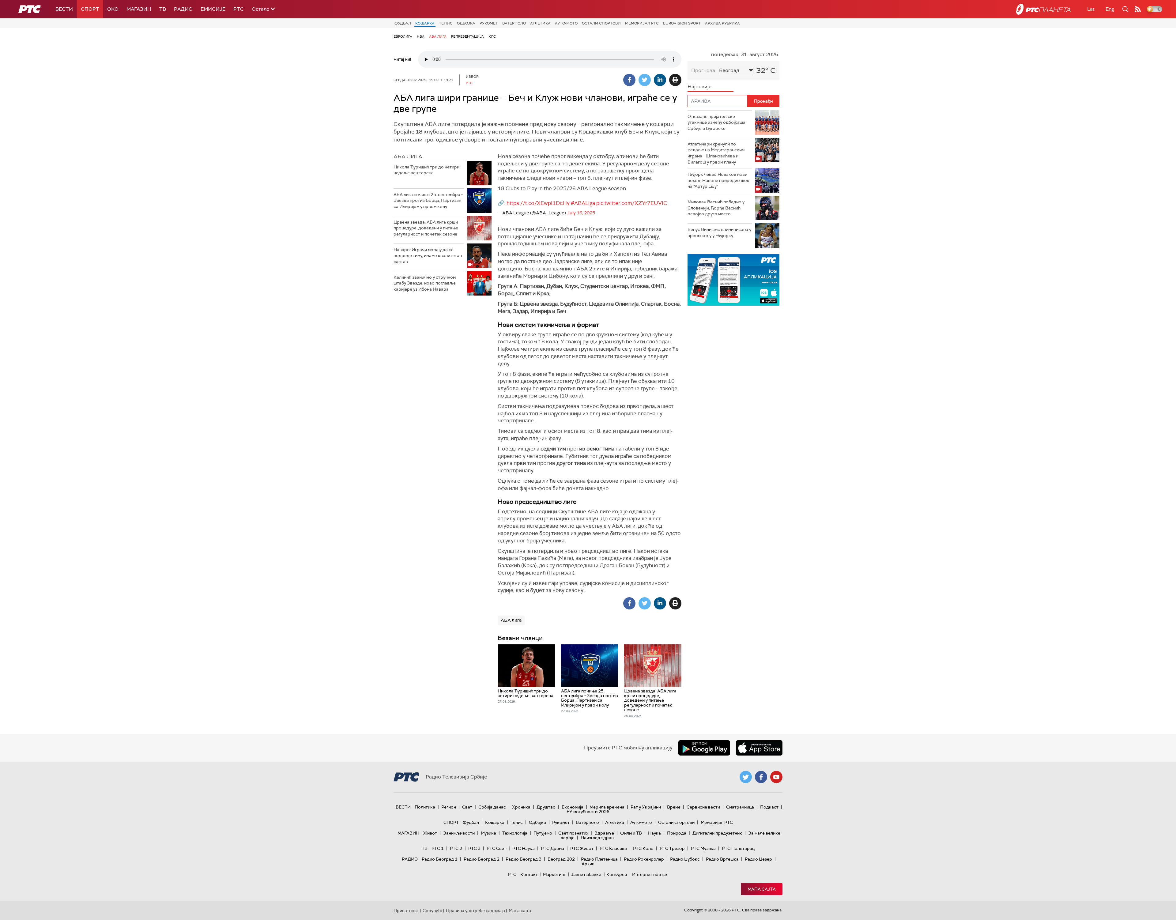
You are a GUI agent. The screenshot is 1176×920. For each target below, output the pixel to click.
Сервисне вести (703, 807)
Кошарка (425, 23)
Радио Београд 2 (481, 859)
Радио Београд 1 (440, 859)
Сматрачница (740, 807)
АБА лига (438, 36)
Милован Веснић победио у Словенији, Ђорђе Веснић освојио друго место (716, 208)
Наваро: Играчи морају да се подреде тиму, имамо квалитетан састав (428, 255)
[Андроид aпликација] (755, 280)
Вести (64, 9)
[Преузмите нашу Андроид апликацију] (704, 748)
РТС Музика (703, 848)
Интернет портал (650, 874)
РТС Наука (523, 848)
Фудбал (402, 23)
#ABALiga (583, 203)
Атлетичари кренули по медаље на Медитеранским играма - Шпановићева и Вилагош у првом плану (716, 153)
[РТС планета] (1043, 9)
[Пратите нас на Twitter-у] (746, 777)
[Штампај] (675, 80)
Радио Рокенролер (644, 859)
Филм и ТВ (631, 833)
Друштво (546, 807)
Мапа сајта (762, 889)
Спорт (90, 9)
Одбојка (466, 23)
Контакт (529, 874)
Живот (430, 833)
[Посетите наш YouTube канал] (776, 777)
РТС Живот (582, 848)
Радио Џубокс (685, 859)
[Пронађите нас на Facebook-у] (761, 777)
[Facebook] (629, 80)
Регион (448, 807)
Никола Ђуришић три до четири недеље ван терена (426, 170)
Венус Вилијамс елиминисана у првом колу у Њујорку (719, 232)
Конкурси (616, 874)
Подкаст (769, 807)
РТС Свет (496, 848)
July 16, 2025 (581, 213)
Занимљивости (459, 833)
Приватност (406, 910)
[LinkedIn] (660, 80)
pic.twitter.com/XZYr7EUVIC (631, 203)
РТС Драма (552, 848)
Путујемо (542, 833)
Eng (1110, 9)
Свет (467, 807)
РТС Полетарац (738, 848)
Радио (183, 9)
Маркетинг (554, 874)
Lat (1091, 9)
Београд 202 (561, 859)
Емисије (213, 9)
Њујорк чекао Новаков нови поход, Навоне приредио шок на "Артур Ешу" (718, 180)
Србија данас (492, 807)
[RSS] (1138, 9)
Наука (654, 833)
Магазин (138, 9)
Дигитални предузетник (717, 833)
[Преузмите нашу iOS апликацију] (759, 748)
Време (673, 807)
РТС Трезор (672, 848)
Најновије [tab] (699, 86)
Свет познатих (573, 833)
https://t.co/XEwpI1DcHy (538, 203)
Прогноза (703, 70)
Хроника (521, 807)
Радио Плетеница (599, 859)
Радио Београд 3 (523, 859)
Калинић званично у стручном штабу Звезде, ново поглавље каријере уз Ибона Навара (425, 283)
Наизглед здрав (597, 837)
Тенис (446, 23)
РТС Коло (643, 848)
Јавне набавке (586, 874)
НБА (420, 36)
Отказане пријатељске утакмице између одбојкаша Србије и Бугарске (716, 122)
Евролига (403, 36)
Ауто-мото (566, 23)
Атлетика (540, 23)
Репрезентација (467, 36)
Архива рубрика (722, 23)
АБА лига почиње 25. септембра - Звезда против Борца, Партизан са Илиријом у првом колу (428, 200)
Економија (572, 807)
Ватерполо (514, 23)
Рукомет (489, 23)
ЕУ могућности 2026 (588, 811)
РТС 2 (456, 848)
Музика (488, 833)
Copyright (432, 910)
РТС (238, 9)
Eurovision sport (682, 23)
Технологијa (514, 833)
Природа (676, 833)
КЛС (492, 36)
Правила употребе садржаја (475, 910)
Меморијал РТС (642, 23)
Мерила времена (607, 807)
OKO (113, 9)
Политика (425, 807)
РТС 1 (438, 848)
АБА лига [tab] (408, 156)
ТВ (162, 9)
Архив (588, 863)
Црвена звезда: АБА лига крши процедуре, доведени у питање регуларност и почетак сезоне (426, 228)
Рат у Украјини (646, 807)
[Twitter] (645, 80)
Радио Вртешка (722, 859)
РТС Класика (613, 848)
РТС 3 (474, 848)
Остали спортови (601, 23)
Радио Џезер (758, 859)
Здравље (604, 833)
